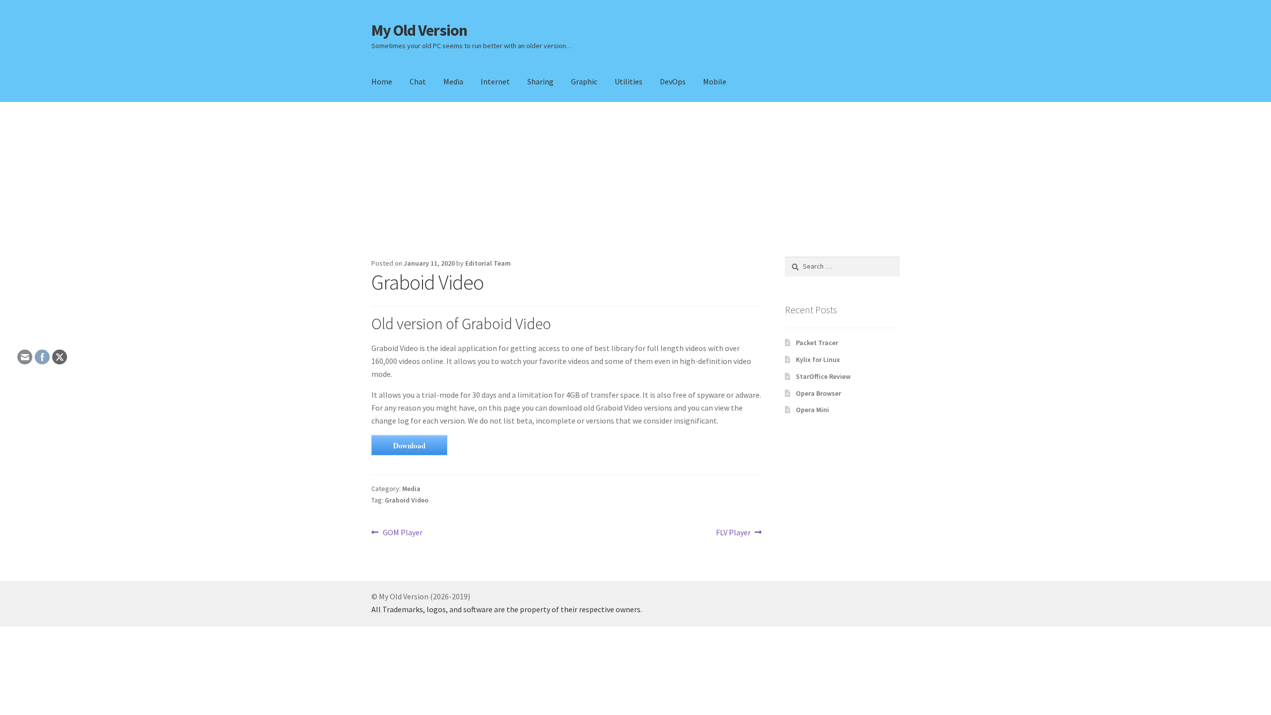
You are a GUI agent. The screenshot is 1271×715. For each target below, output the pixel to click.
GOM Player (402, 533)
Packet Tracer (817, 342)
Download (409, 445)
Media (453, 81)
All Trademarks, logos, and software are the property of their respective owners (505, 609)
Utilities (628, 81)
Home (381, 81)
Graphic (584, 81)
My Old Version (419, 30)
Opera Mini (812, 409)
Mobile (714, 81)
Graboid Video (406, 500)
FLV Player (733, 533)
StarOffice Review (823, 376)
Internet (495, 81)
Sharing (540, 81)
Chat (418, 81)
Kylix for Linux (818, 359)
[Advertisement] (635, 179)
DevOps (673, 81)
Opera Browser (818, 393)
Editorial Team (488, 263)
